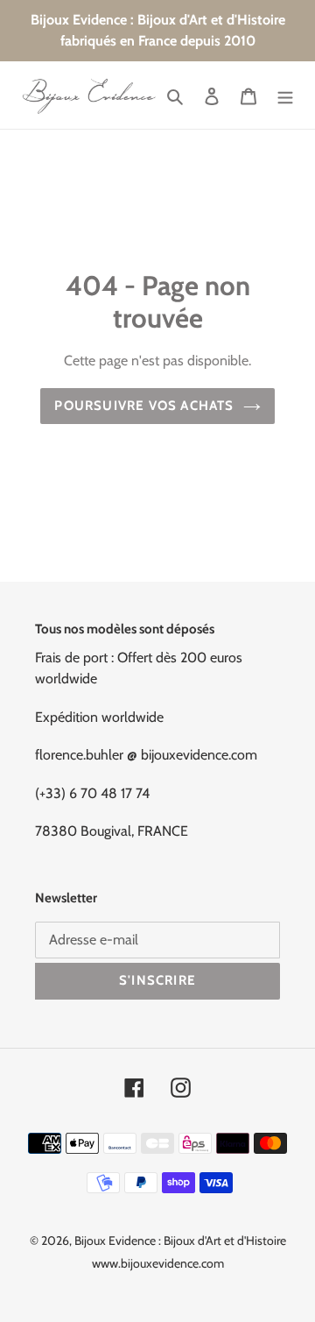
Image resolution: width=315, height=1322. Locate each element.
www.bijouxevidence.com (158, 1263)
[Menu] (285, 95)
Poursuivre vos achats (144, 406)
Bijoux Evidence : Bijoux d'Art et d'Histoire (180, 1240)
